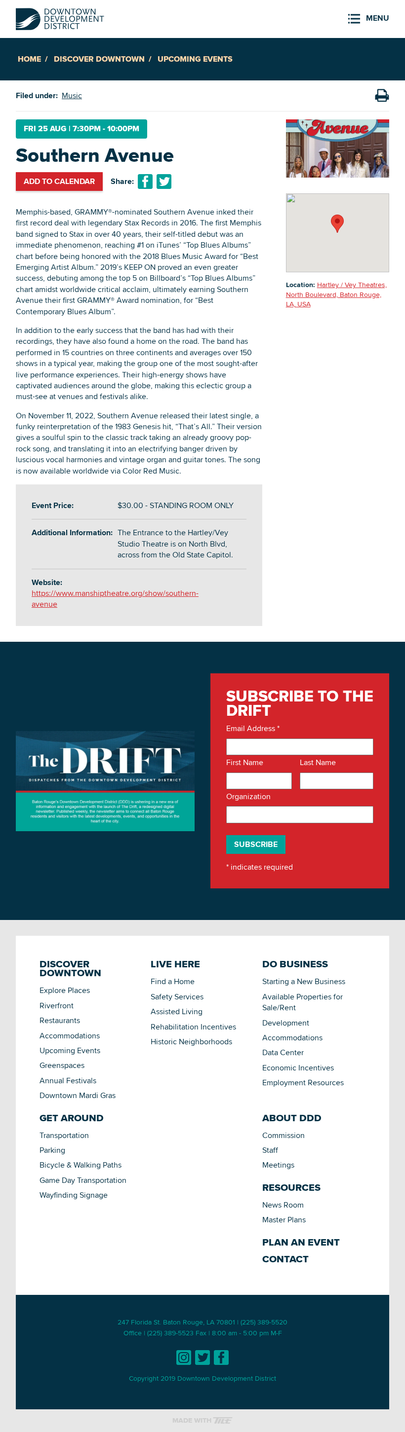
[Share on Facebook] (145, 181)
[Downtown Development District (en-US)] (60, 17)
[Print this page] (381, 95)
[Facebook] (221, 1357)
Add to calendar (59, 181)
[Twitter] (202, 1357)
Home (29, 59)
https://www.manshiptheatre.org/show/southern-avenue (115, 598)
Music (72, 95)
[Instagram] (183, 1357)
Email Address (253, 728)
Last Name (318, 762)
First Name (244, 762)
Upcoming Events (195, 59)
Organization (248, 796)
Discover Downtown (99, 59)
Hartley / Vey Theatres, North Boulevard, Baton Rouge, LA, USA (336, 294)
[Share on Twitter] (164, 181)
